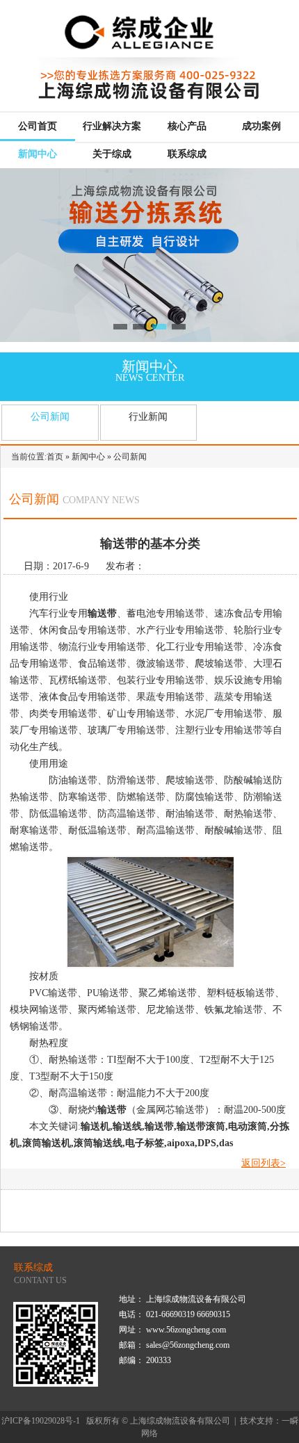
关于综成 (111, 154)
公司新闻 (50, 416)
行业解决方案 (112, 126)
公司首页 (37, 126)
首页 (55, 457)
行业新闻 (148, 416)
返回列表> (263, 1163)
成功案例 (261, 126)
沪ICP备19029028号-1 (40, 1421)
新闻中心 (37, 154)
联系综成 (187, 154)
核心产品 (187, 126)
